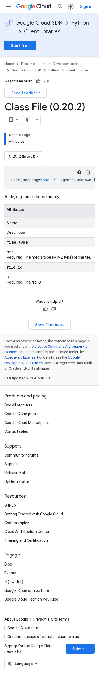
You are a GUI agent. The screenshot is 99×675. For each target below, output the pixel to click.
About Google (16, 619)
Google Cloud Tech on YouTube (31, 599)
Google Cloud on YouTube (26, 590)
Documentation (33, 64)
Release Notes (16, 473)
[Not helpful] (46, 81)
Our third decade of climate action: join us (43, 636)
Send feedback (25, 92)
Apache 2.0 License (19, 357)
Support (11, 464)
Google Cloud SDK (38, 22)
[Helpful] (38, 81)
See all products (18, 405)
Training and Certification (26, 540)
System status (17, 481)
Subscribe (81, 648)
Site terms (60, 619)
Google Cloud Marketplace (27, 422)
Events (10, 573)
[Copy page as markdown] (28, 120)
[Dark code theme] (79, 172)
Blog (8, 564)
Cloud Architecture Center (27, 531)
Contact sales (16, 431)
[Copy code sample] (88, 172)
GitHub (10, 505)
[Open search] (60, 6)
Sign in (86, 6)
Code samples (16, 523)
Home (9, 64)
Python (80, 22)
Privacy (39, 619)
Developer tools (65, 64)
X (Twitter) (13, 581)
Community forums (21, 455)
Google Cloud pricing (22, 414)
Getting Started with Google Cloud (33, 514)
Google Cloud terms (24, 628)
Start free (20, 45)
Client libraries (42, 31)
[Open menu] (8, 6)
